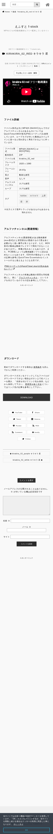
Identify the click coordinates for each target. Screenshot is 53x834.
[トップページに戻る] (48, 4)
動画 (14, 12)
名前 (6, 521)
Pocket (18, 426)
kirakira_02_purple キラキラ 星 (26, 454)
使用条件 (37, 367)
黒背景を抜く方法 (33, 384)
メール (26, 527)
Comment (18, 432)
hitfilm (23, 196)
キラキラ (34, 196)
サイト (7, 537)
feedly (37, 432)
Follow (27, 439)
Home (7, 12)
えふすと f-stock (26, 26)
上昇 (44, 196)
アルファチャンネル (28, 277)
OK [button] (26, 830)
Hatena (36, 419)
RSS (36, 426)
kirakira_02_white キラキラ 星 (26, 460)
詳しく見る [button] (18, 824)
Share (37, 412)
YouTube (18, 412)
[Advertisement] (26, 313)
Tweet (18, 419)
